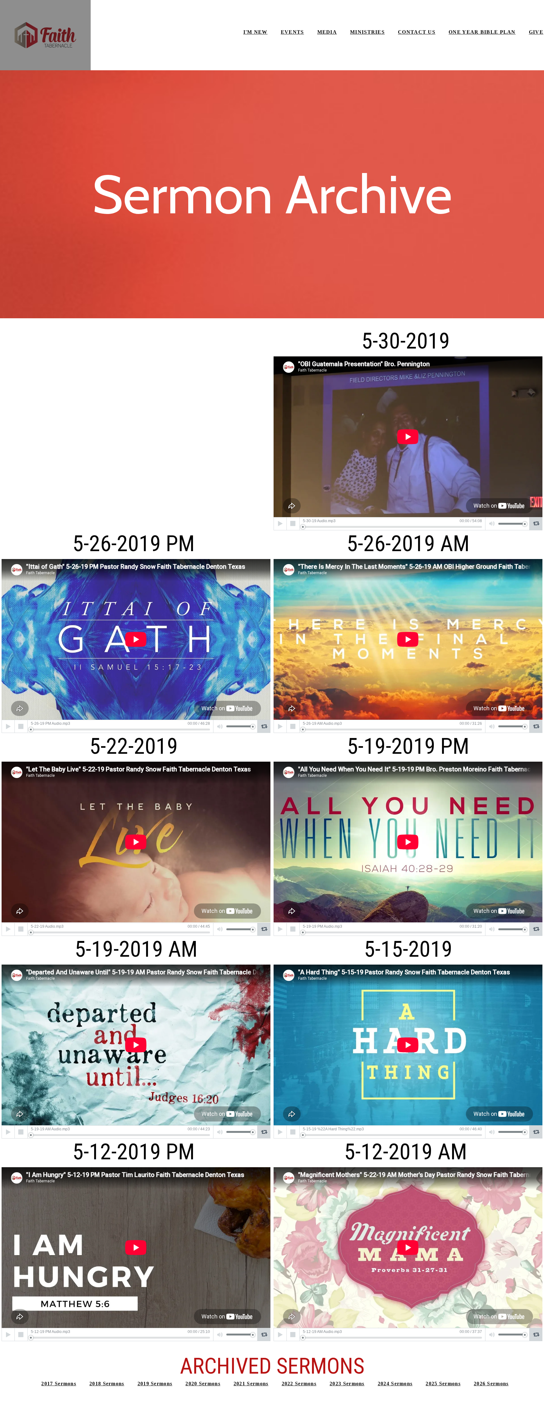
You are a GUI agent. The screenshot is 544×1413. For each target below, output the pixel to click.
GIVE (536, 32)
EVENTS (292, 32)
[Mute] (491, 523)
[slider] (392, 527)
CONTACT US (416, 32)
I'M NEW (255, 32)
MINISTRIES (367, 32)
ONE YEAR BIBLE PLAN (482, 32)
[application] (408, 523)
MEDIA (327, 32)
